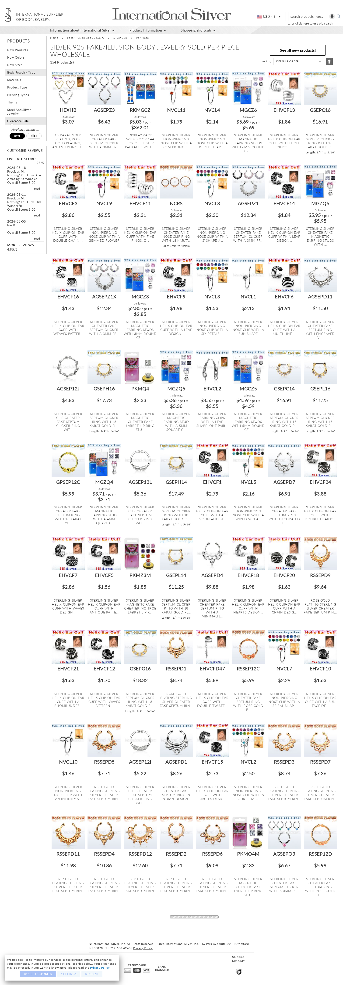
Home (54, 37)
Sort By (266, 61)
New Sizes (15, 65)
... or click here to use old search (310, 23)
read (37, 188)
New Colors (15, 57)
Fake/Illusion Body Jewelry (85, 37)
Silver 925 (120, 37)
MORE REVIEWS (20, 245)
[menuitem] (86, 30)
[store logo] (8, 15)
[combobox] (315, 16)
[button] (269, 16)
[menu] (195, 30)
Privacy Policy (99, 967)
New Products (17, 50)
